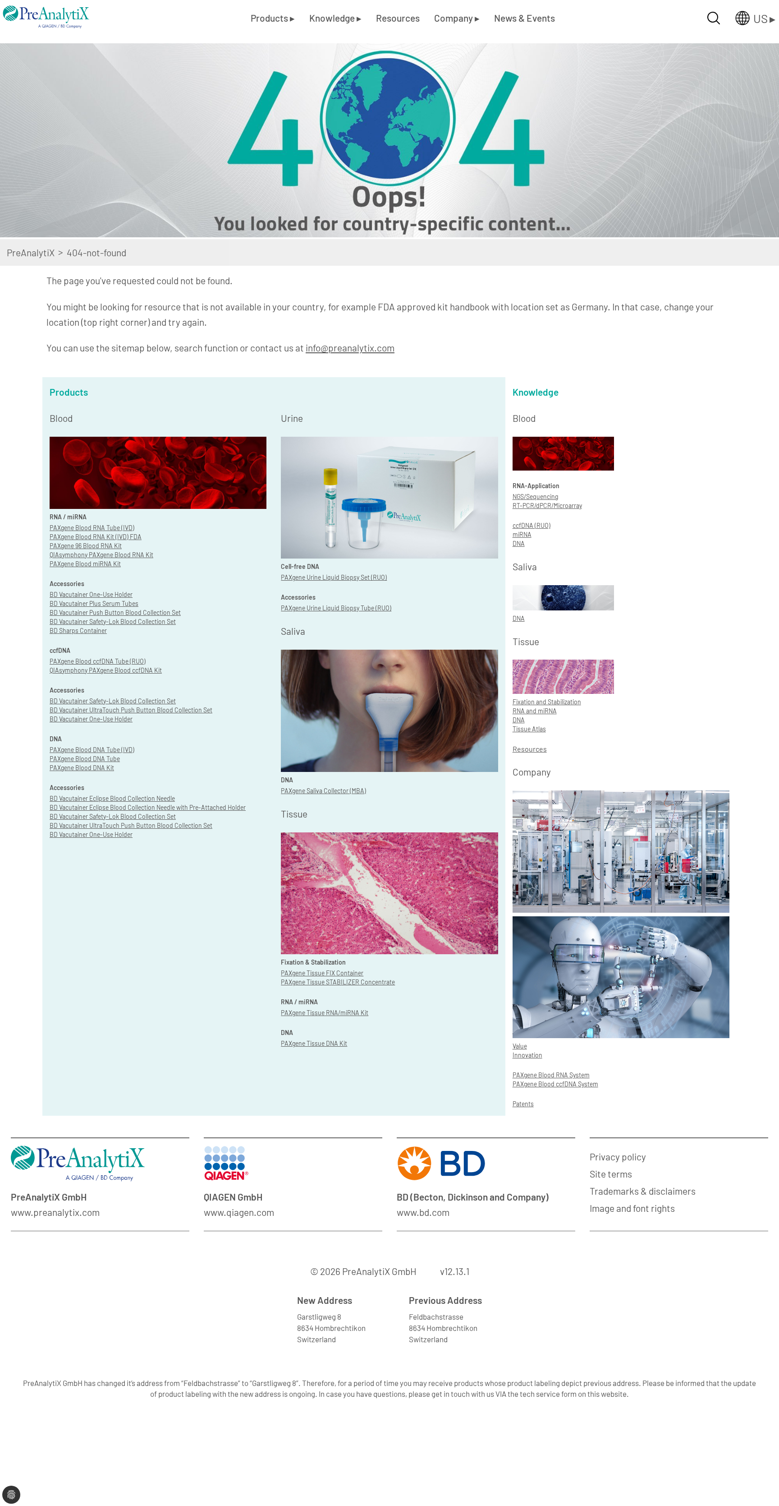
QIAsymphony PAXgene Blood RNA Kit (101, 555)
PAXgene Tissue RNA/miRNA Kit (324, 1012)
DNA (519, 543)
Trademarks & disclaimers (643, 1190)
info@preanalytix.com (350, 347)
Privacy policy (618, 1156)
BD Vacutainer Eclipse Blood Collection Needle (112, 798)
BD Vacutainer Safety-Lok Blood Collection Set (113, 621)
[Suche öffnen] (713, 18)
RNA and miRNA (535, 711)
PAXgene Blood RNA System (551, 1075)
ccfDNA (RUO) (531, 525)
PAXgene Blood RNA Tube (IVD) (92, 527)
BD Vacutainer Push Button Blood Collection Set (115, 612)
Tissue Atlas (529, 729)
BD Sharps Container (78, 630)
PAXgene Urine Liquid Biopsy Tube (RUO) (336, 608)
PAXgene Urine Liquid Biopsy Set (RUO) (334, 577)
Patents (523, 1104)
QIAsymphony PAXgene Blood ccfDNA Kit (106, 670)
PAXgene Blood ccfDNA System (555, 1084)
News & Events (524, 17)
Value (520, 1046)
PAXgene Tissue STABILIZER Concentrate (338, 982)
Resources (398, 17)
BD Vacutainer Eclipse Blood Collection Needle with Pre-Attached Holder (148, 807)
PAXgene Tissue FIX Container (322, 973)
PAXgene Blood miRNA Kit (85, 564)
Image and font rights (632, 1208)
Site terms (611, 1173)
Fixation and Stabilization (547, 702)
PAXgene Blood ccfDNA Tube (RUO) (98, 661)
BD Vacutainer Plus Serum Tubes (94, 603)
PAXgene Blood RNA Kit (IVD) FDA (96, 536)
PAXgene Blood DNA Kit (82, 767)
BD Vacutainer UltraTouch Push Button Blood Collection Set (131, 710)
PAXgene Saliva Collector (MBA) (323, 791)
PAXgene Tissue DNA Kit (314, 1043)
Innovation (527, 1055)
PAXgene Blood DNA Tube (85, 758)
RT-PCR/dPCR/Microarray (547, 505)
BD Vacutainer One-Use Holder (91, 594)
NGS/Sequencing (535, 496)
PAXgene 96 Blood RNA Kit (86, 546)
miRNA (522, 534)
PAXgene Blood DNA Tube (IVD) (92, 749)
